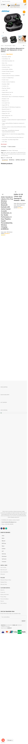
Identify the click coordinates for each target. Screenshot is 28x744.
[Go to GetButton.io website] (3, 742)
